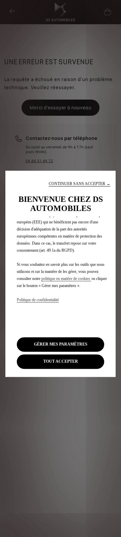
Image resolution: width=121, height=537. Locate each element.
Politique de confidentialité (38, 299)
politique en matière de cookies (66, 278)
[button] (79, 183)
